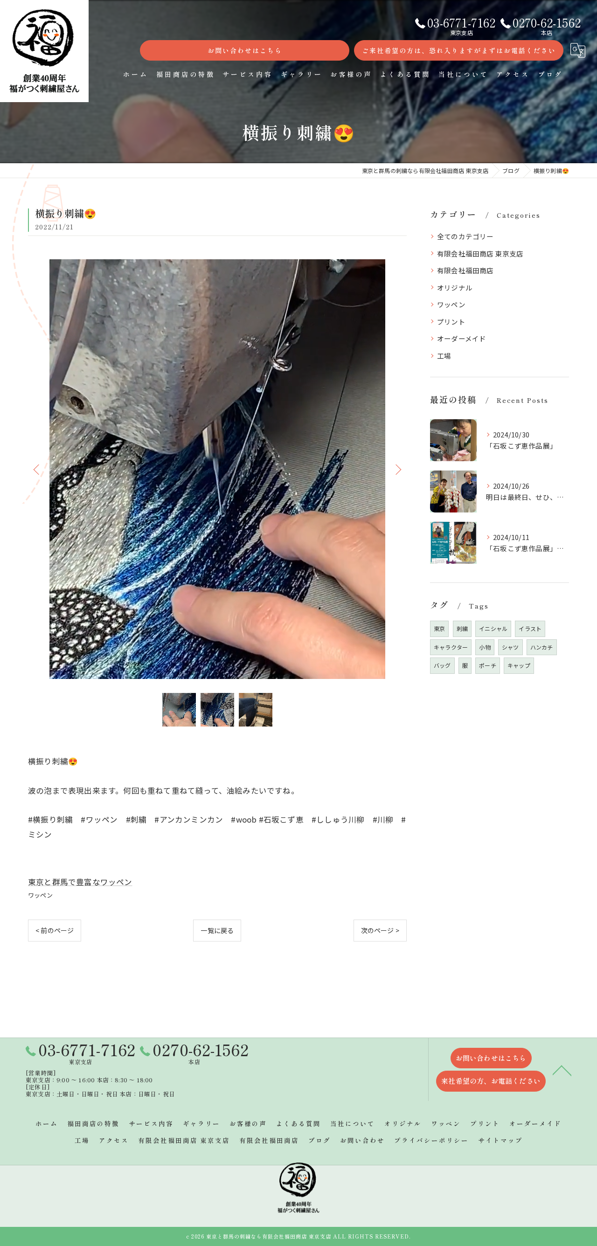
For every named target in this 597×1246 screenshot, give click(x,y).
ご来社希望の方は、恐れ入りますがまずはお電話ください (459, 50)
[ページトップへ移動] (562, 1069)
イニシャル (493, 628)
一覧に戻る (217, 930)
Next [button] (397, 469)
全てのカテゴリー (465, 236)
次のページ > (380, 930)
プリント (451, 321)
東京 (439, 628)
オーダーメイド (461, 338)
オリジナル (454, 287)
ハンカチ (541, 647)
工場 (444, 355)
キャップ (518, 665)
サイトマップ (500, 1140)
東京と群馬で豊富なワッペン (80, 881)
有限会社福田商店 (465, 270)
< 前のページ (54, 930)
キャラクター (451, 647)
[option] (217, 469)
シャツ (510, 647)
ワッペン (40, 895)
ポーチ (487, 665)
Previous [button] (37, 469)
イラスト (530, 628)
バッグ (442, 665)
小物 (484, 647)
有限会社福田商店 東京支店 (480, 253)
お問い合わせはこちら (245, 50)
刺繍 (462, 628)
